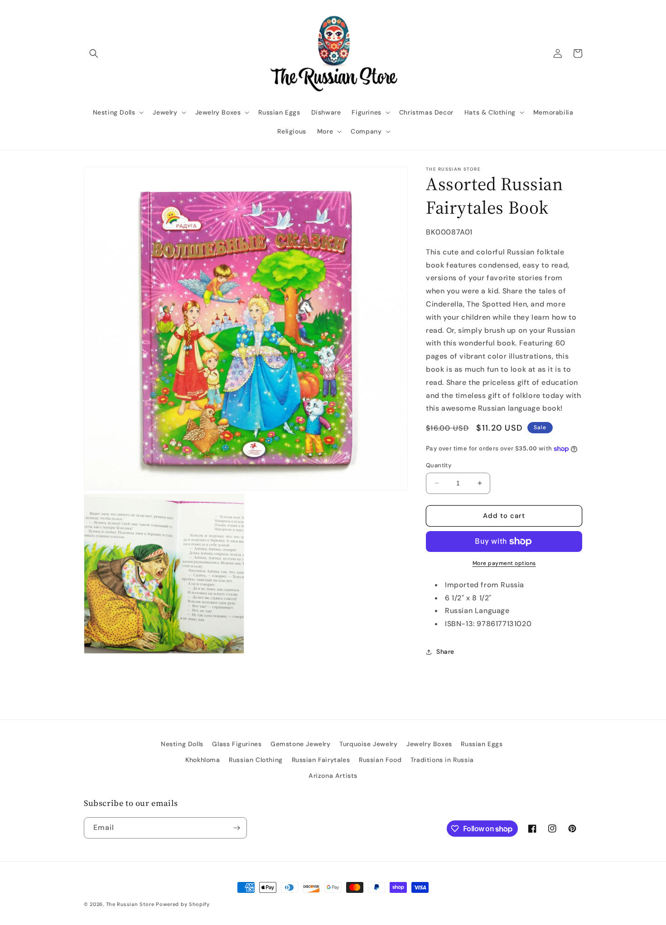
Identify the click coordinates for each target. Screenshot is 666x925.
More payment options (504, 563)
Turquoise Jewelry (368, 744)
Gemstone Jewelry (300, 744)
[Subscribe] (236, 828)
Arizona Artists (333, 776)
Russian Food (380, 760)
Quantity (438, 465)
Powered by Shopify (183, 904)
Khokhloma (202, 760)
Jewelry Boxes (429, 744)
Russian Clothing (256, 760)
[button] (94, 53)
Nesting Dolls (182, 744)
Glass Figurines (236, 744)
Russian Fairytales (321, 760)
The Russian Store (130, 904)
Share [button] (445, 651)
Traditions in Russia (442, 760)
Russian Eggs (481, 744)
